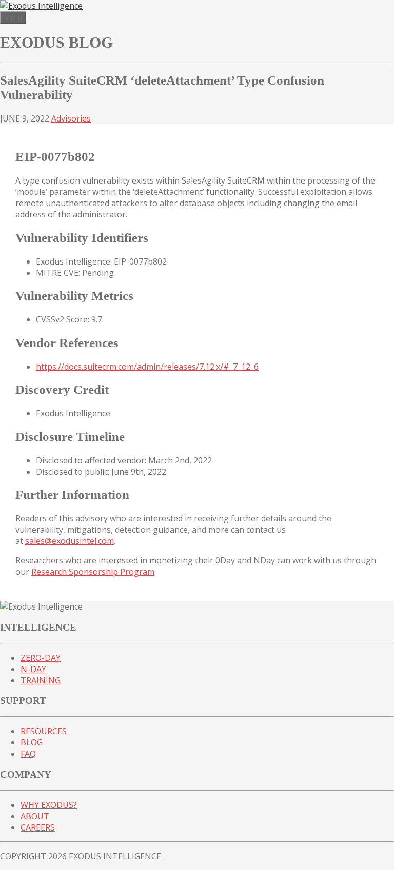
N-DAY (33, 669)
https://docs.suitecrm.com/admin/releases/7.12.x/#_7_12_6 (147, 366)
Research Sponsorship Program (92, 571)
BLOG (32, 742)
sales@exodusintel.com (69, 541)
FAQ (28, 753)
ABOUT (35, 816)
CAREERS (38, 827)
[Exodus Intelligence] (41, 5)
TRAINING (41, 680)
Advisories (71, 118)
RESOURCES (44, 731)
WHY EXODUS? (49, 805)
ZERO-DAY (41, 657)
